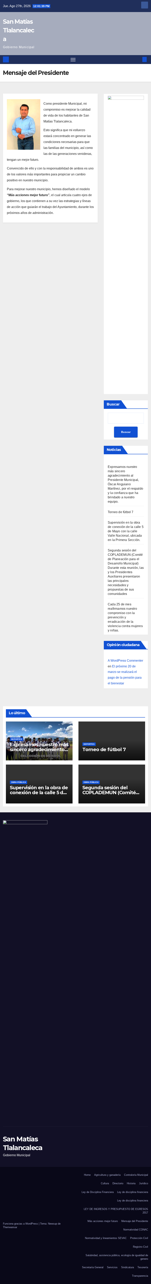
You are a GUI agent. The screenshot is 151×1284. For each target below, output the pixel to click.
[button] (138, 59)
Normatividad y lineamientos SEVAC (106, 1238)
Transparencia (140, 1275)
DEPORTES (16, 739)
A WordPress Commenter (125, 660)
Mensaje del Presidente (134, 1221)
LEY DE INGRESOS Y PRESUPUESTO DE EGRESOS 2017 (116, 1211)
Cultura (105, 1183)
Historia (131, 1183)
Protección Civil (139, 1238)
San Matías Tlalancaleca (18, 30)
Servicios (112, 1267)
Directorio (117, 1183)
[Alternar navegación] (73, 59)
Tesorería (142, 1267)
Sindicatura (127, 1267)
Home (87, 1174)
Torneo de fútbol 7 (121, 512)
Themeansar (10, 1227)
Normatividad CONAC (135, 1229)
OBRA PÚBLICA (18, 782)
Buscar (113, 404)
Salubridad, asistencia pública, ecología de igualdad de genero (117, 1257)
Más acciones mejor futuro (102, 1221)
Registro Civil (140, 1246)
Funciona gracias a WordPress (21, 1223)
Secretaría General (92, 1267)
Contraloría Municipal (136, 1174)
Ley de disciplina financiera (132, 1192)
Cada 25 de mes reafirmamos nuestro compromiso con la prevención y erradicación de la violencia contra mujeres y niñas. (125, 617)
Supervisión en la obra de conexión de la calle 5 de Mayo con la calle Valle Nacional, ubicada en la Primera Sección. (126, 531)
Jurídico (143, 1183)
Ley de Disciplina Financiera (98, 1192)
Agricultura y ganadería (107, 1174)
